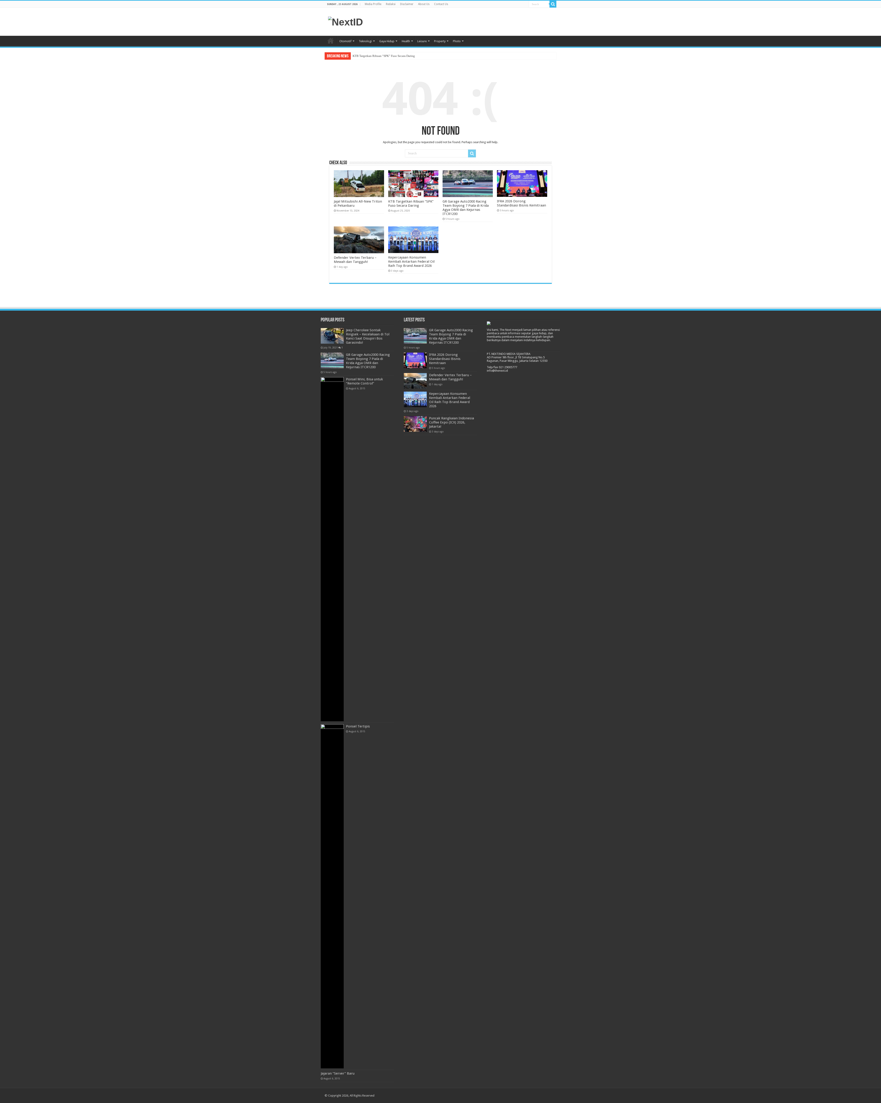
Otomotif (345, 41)
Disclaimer (406, 4)
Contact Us (441, 4)
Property (440, 41)
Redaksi (391, 4)
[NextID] (345, 21)
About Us (423, 4)
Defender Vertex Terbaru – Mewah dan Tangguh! (355, 260)
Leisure (422, 41)
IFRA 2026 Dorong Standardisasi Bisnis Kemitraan (521, 203)
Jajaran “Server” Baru (337, 1073)
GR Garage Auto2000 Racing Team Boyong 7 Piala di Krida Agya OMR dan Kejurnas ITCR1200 (413, 56)
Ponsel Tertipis (358, 726)
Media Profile (373, 4)
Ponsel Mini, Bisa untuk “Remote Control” (364, 381)
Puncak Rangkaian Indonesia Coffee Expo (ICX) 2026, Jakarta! (451, 422)
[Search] (552, 4)
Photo (457, 41)
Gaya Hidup (386, 41)
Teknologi (365, 41)
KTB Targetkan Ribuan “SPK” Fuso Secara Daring (411, 203)
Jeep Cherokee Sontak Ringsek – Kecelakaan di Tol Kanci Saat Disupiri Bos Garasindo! (367, 336)
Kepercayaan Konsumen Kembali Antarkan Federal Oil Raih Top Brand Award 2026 (411, 261)
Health (406, 41)
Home (331, 40)
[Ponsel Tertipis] (332, 896)
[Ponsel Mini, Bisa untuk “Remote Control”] (332, 549)
